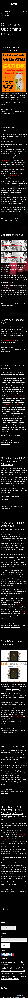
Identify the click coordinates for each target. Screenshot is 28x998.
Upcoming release (10, 113)
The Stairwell (7, 627)
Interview (20, 965)
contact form (19, 204)
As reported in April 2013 (8, 557)
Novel (6, 220)
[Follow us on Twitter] (6, 954)
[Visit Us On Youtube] (22, 995)
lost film (22, 162)
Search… (3, 936)
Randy (24, 275)
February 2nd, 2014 (19, 472)
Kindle (2, 220)
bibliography (20, 872)
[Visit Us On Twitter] (20, 995)
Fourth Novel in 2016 (12, 746)
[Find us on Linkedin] (9, 954)
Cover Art (22, 111)
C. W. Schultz (6, 12)
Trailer (12, 973)
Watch (17, 976)
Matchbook (15, 689)
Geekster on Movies (12, 234)
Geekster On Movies (17, 100)
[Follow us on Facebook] (2, 954)
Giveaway (3, 113)
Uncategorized (19, 973)
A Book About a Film (14, 111)
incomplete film (18, 160)
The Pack (16, 791)
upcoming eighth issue (20, 825)
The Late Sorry (19, 970)
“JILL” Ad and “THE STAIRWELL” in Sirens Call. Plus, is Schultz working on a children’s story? (13, 813)
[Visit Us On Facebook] (18, 995)
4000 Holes (4, 962)
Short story (9, 971)
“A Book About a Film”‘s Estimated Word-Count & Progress (13, 461)
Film (21, 303)
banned (3, 167)
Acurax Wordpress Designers (19, 997)
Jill (15, 730)
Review (3, 971)
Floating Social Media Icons (8, 997)
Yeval (14, 732)
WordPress (15, 991)
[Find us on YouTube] (12, 954)
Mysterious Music (13, 968)
